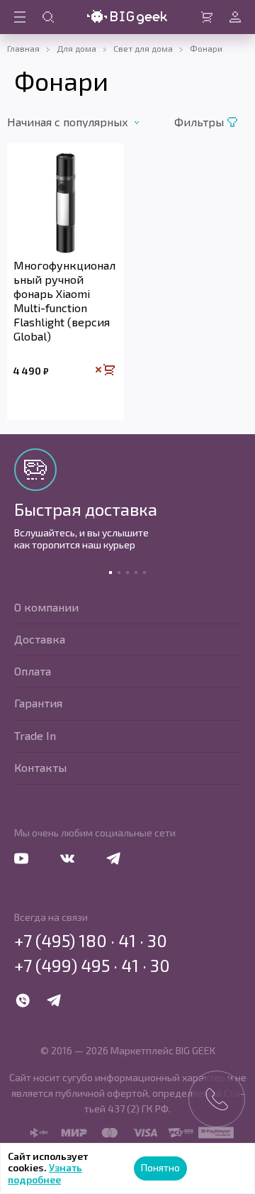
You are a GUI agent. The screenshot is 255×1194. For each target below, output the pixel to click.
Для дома (76, 48)
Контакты (40, 767)
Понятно (160, 1167)
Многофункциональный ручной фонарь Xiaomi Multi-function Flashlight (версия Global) (64, 300)
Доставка (39, 639)
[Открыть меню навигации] (19, 17)
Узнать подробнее (45, 1173)
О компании (46, 607)
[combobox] (88, 122)
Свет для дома (143, 48)
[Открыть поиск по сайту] (48, 17)
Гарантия (38, 702)
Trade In (35, 735)
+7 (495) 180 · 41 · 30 (90, 941)
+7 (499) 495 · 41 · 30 (92, 965)
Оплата (32, 671)
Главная (23, 48)
